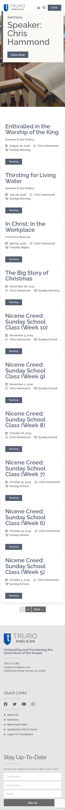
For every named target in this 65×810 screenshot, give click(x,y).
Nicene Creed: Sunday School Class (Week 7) (25, 468)
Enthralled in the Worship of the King (32, 129)
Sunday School (47, 339)
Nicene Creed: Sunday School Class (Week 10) (26, 321)
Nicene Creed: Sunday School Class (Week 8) (25, 419)
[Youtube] (24, 704)
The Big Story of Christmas (26, 275)
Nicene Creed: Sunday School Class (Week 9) (25, 370)
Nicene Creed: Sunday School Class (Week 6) (25, 517)
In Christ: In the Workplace (25, 226)
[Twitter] (15, 704)
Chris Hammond (48, 145)
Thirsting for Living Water (30, 178)
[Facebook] (6, 704)
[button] (38, 7)
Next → (39, 609)
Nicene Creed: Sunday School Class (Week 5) (25, 566)
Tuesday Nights (19, 247)
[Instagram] (33, 704)
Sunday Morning (20, 149)
